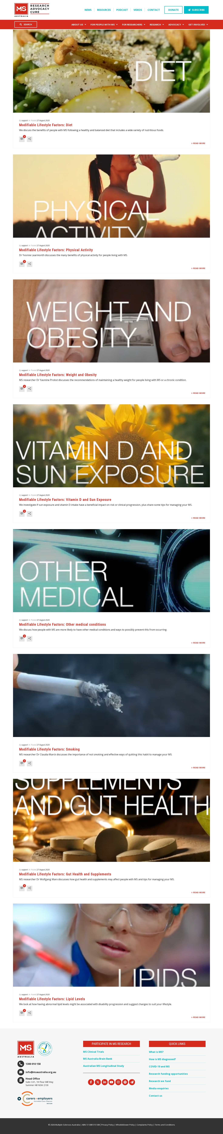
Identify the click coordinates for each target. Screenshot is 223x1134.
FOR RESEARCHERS (132, 24)
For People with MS (103, 24)
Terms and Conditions (165, 1124)
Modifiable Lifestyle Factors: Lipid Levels (52, 999)
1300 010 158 (33, 1064)
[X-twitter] (98, 1082)
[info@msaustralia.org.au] (20, 1072)
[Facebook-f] (91, 1082)
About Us (77, 24)
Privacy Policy (107, 1124)
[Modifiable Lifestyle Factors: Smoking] (111, 695)
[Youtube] (111, 1082)
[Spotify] (125, 1082)
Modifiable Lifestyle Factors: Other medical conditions (62, 624)
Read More (199, 143)
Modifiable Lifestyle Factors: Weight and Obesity (58, 375)
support (25, 120)
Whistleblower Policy (125, 1124)
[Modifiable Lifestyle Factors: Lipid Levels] (111, 945)
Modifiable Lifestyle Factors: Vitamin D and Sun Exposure (65, 500)
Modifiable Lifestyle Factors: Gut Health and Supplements (65, 874)
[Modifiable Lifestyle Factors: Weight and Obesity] (111, 320)
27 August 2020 (43, 120)
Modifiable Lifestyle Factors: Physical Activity (56, 250)
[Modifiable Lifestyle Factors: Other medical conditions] (111, 570)
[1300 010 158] (20, 1064)
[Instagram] (118, 1082)
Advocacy (174, 24)
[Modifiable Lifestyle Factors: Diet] (111, 71)
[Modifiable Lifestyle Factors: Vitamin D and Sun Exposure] (111, 445)
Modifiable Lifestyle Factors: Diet (45, 125)
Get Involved (196, 24)
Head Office (33, 1078)
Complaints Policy (145, 1124)
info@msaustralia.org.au (41, 1072)
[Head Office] (20, 1080)
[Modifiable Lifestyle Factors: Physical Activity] (111, 196)
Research (155, 24)
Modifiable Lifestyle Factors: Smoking (49, 749)
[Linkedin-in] (105, 1082)
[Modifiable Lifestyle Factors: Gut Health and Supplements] (111, 820)
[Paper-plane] (132, 1082)
